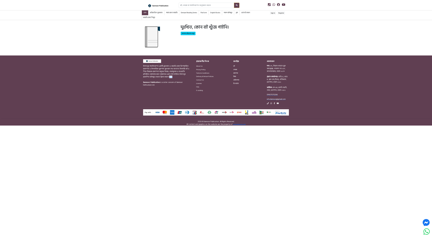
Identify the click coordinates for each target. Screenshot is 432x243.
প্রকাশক (235, 73)
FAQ (197, 87)
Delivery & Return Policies (205, 76)
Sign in (273, 13)
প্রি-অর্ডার (236, 83)
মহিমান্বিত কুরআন (156, 12)
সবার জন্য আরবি (171, 12)
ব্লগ (237, 12)
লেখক (235, 69)
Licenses (199, 83)
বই (234, 66)
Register (281, 13)
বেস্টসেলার (236, 80)
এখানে (170, 77)
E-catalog (199, 90)
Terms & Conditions (202, 73)
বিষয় (234, 76)
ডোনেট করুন (245, 12)
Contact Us (200, 80)
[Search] (236, 5)
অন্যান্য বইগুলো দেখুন (188, 33)
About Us (199, 66)
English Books (215, 12)
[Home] (155, 6)
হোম (145, 12)
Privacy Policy (201, 69)
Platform (204, 12)
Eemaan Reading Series (189, 12)
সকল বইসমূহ (228, 12)
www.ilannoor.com (239, 124)
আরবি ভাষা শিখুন (149, 17)
